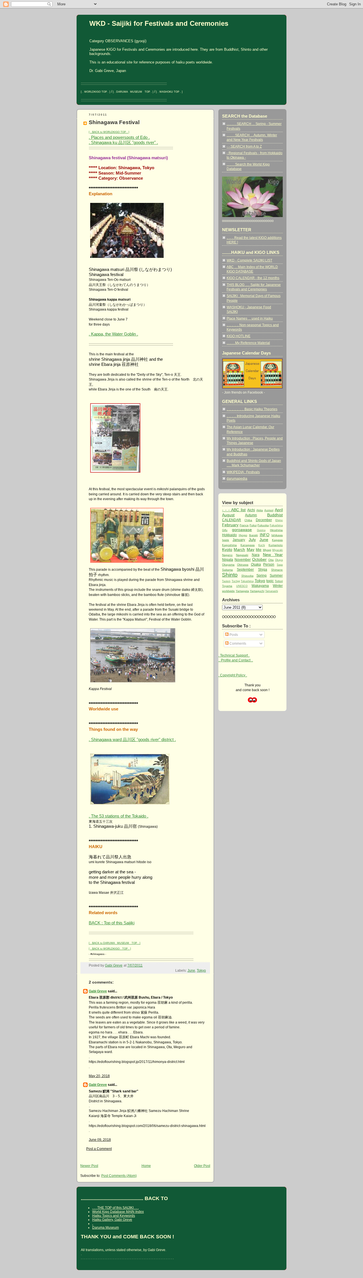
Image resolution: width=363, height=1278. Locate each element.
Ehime (279, 520)
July (252, 539)
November (243, 559)
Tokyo (201, 970)
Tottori (279, 581)
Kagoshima (229, 545)
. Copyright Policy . (232, 675)
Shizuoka (247, 575)
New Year (273, 554)
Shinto (230, 575)
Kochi (261, 545)
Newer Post (89, 1165)
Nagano (227, 555)
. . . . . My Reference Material (248, 343)
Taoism (226, 581)
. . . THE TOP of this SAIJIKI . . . (115, 1208)
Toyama (227, 585)
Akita (259, 510)
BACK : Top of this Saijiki (111, 922)
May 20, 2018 (99, 1076)
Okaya (279, 560)
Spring (261, 575)
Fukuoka (263, 525)
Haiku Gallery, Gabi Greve (112, 1220)
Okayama (228, 564)
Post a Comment (99, 1148)
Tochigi (236, 581)
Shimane (277, 569)
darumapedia (237, 478)
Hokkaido (229, 535)
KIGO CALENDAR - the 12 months (253, 278)
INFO (264, 534)
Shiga (262, 569)
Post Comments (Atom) (119, 1175)
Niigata (227, 559)
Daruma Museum (105, 1228)
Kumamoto (276, 545)
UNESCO (242, 586)
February (230, 525)
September (245, 569)
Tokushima (247, 581)
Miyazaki (277, 550)
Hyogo (243, 535)
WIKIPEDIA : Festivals (243, 472)
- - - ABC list (234, 510)
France (244, 525)
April (279, 510)
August (228, 515)
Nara (255, 555)
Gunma (261, 530)
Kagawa (277, 540)
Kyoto (227, 549)
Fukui (253, 525)
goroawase (242, 529)
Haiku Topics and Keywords (113, 1216)
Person (268, 564)
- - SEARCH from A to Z (244, 146)
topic (270, 581)
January (239, 540)
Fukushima (276, 525)
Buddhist (275, 515)
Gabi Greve (98, 991)
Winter (278, 585)
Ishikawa (277, 535)
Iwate (225, 540)
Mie (258, 549)
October (259, 559)
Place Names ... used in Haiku (250, 318)
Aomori (268, 510)
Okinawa (242, 564)
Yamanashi (271, 591)
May (250, 549)
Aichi (251, 510)
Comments (237, 643)
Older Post (202, 1165)
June (191, 970)
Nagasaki (242, 555)
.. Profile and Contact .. (235, 660)
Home (146, 1165)
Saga (280, 564)
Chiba (248, 520)
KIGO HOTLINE (238, 336)
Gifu (224, 530)
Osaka (256, 564)
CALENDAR (231, 520)
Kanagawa (247, 545)
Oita (271, 559)
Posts (233, 634)
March (239, 549)
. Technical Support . (234, 655)
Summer (276, 575)
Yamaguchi (257, 591)
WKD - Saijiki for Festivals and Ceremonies (158, 23)
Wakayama (260, 585)
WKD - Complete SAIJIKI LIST (249, 260)
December (264, 520)
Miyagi (267, 549)
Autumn (251, 515)
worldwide (228, 591)
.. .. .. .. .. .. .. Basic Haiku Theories (252, 409)
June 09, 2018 (100, 1139)
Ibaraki (253, 535)
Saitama (227, 569)
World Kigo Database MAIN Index (118, 1212)
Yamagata (242, 591)
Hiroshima (276, 530)
